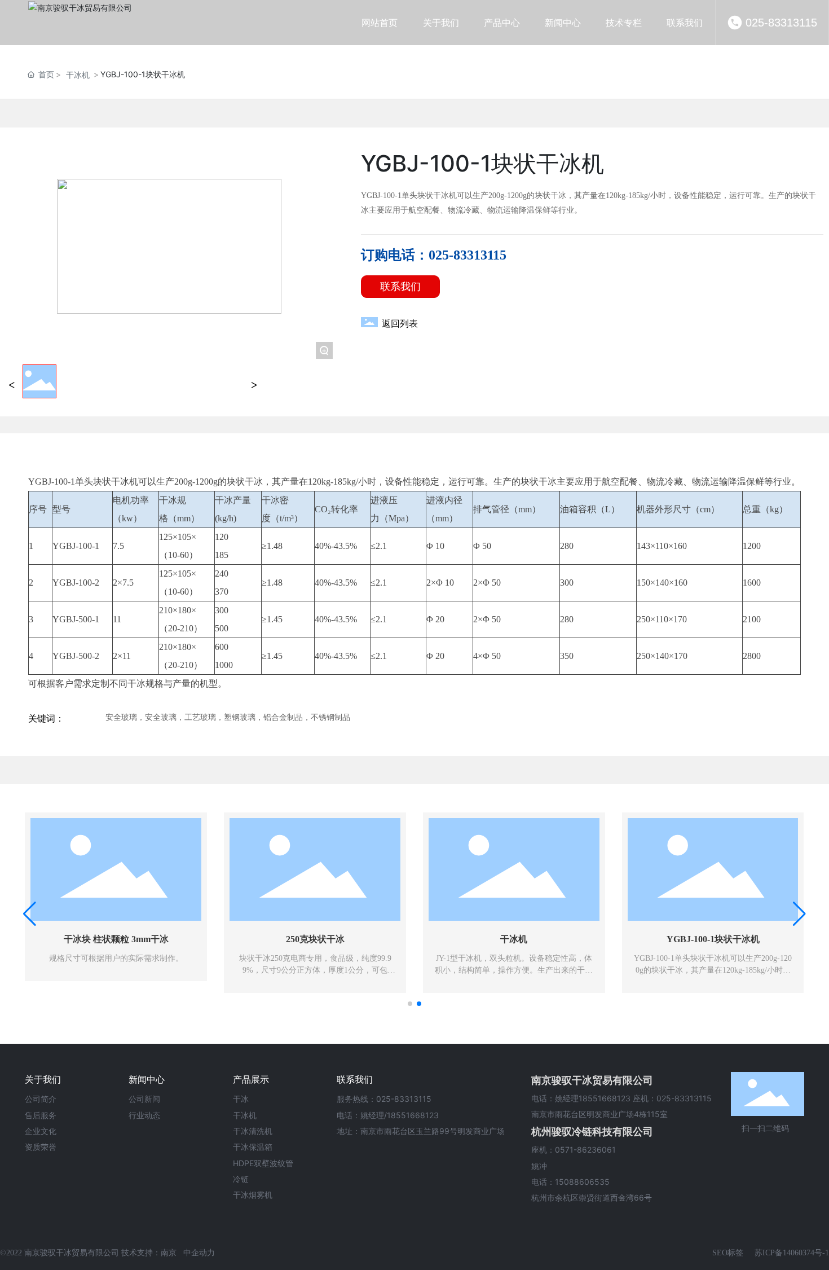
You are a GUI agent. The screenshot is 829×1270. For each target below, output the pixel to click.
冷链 (241, 1179)
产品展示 (251, 1079)
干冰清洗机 (252, 1131)
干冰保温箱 (252, 1147)
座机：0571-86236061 (573, 1149)
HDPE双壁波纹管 (263, 1163)
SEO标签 (727, 1253)
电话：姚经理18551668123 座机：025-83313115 (621, 1098)
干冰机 (78, 75)
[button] (410, 1003)
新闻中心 (147, 1079)
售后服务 (40, 1115)
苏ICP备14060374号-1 (792, 1253)
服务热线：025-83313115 (384, 1099)
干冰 (241, 1099)
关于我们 (43, 1079)
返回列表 (400, 323)
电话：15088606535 (570, 1181)
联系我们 (355, 1079)
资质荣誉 (40, 1147)
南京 (169, 1253)
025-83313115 (781, 22)
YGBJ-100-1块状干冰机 (713, 939)
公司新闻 (144, 1099)
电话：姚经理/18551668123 (388, 1115)
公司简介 (40, 1099)
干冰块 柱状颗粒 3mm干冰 (116, 939)
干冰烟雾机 (252, 1194)
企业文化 (40, 1131)
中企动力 (199, 1253)
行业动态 (144, 1115)
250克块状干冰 (315, 939)
